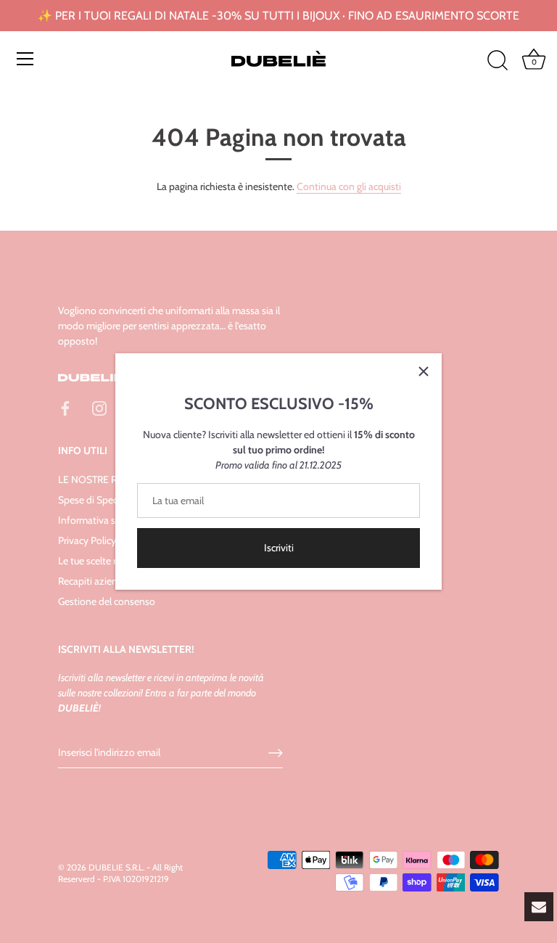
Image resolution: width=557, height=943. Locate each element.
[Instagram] (99, 407)
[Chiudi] (424, 371)
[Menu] (25, 59)
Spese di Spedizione (101, 499)
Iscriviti (279, 547)
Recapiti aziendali (95, 581)
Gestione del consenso (106, 601)
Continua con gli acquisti (349, 186)
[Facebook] (65, 407)
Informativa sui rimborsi (109, 520)
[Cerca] (497, 61)
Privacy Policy (87, 540)
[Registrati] (275, 753)
